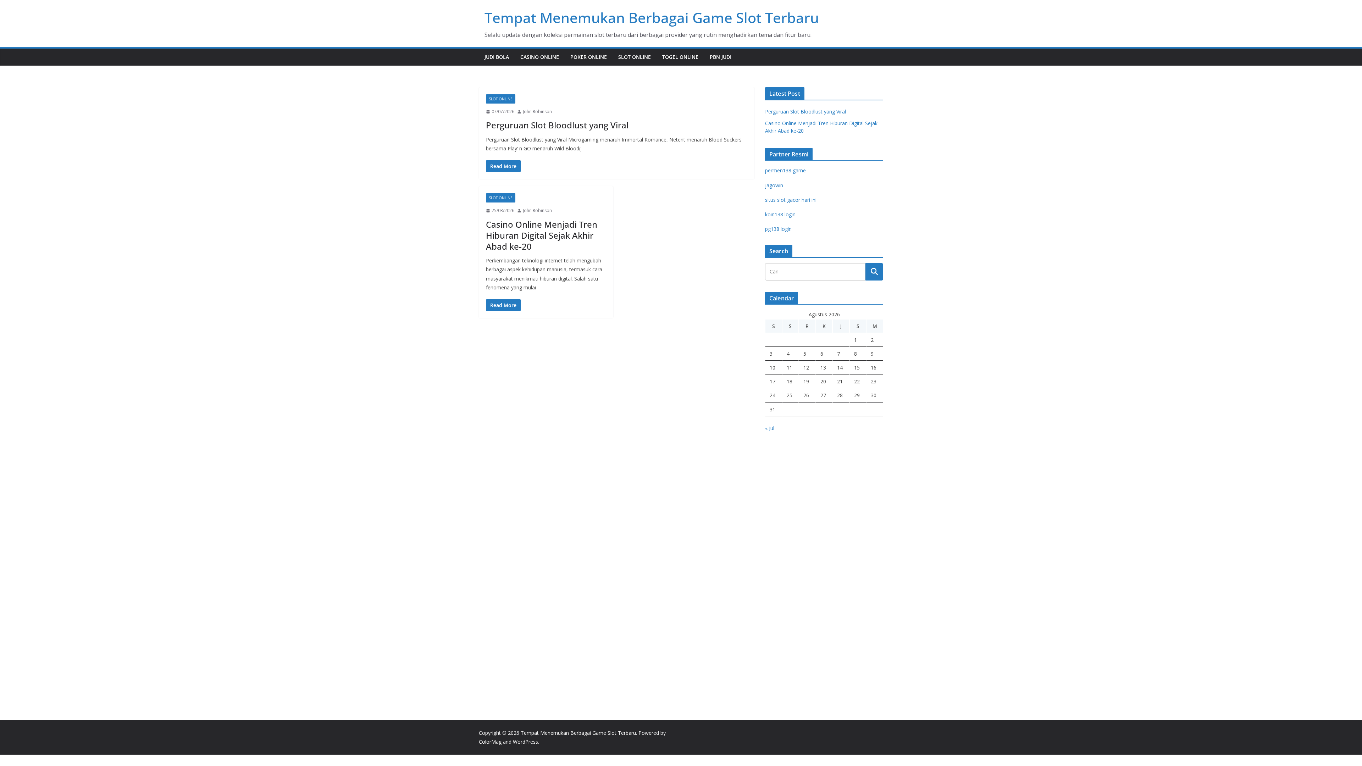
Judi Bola (497, 57)
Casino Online (539, 57)
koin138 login (780, 214)
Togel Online (680, 57)
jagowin (774, 185)
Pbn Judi (720, 57)
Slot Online (634, 57)
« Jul (769, 428)
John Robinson (537, 112)
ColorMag (490, 741)
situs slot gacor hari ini (790, 199)
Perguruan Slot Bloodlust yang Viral (557, 125)
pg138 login (778, 229)
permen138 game (785, 170)
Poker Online (588, 57)
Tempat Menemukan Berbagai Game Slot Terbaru (652, 17)
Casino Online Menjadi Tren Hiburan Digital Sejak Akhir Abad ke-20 (541, 235)
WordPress (525, 741)
